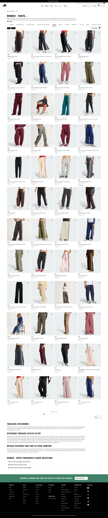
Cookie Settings (36, 515)
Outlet (65, 5)
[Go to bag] (104, 5)
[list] (54, 24)
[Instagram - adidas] (93, 491)
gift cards (93, 3)
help (83, 3)
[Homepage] (4, 5)
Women (46, 5)
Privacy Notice (58, 515)
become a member (99, 3)
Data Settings (41, 515)
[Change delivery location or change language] (104, 3)
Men (42, 5)
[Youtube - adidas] (93, 505)
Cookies (46, 515)
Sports (60, 5)
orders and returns (88, 3)
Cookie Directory (52, 515)
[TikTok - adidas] (93, 501)
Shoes (55, 5)
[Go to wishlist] (101, 5)
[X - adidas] (93, 495)
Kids (51, 5)
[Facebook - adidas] (93, 488)
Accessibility (64, 515)
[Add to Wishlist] (28, 32)
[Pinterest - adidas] (93, 498)
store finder (79, 3)
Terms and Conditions (71, 515)
